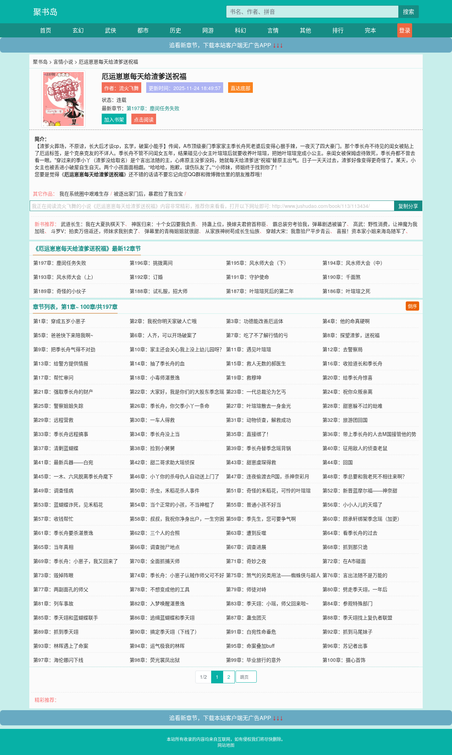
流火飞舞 (129, 87)
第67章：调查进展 (246, 546)
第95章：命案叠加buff (250, 645)
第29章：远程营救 (53, 419)
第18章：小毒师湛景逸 (155, 377)
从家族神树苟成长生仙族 (232, 230)
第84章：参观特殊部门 (347, 603)
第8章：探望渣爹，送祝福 (351, 334)
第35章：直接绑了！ (248, 433)
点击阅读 (144, 119)
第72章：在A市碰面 (344, 560)
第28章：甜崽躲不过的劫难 (352, 405)
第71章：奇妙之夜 (246, 560)
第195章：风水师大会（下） (257, 262)
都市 (143, 30)
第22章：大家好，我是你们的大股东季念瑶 (177, 391)
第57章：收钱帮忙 (53, 518)
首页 (45, 30)
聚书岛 (45, 11)
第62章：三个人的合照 (155, 532)
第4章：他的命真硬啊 (346, 320)
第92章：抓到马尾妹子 (347, 631)
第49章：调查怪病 (53, 490)
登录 (404, 30)
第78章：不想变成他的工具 (160, 589)
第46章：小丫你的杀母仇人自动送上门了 (174, 476)
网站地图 (226, 745)
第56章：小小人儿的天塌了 (352, 504)
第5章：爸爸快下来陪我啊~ (63, 334)
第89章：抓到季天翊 (55, 631)
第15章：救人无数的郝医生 (256, 363)
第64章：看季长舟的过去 (349, 532)
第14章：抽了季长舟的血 (157, 363)
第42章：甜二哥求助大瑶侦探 (162, 462)
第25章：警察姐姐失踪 (58, 405)
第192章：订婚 (146, 276)
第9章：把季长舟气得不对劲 (64, 349)
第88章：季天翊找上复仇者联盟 (357, 617)
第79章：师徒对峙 (246, 589)
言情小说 (63, 61)
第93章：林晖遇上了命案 (60, 645)
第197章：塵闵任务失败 (152, 108)
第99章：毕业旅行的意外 (253, 659)
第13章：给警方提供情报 (60, 363)
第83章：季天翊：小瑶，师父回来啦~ (267, 603)
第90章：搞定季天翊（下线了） (165, 631)
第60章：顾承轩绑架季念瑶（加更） (362, 518)
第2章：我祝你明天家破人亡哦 (163, 320)
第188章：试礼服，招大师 (159, 290)
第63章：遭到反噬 (246, 532)
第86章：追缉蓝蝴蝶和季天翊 (162, 617)
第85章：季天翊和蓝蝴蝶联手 (65, 617)
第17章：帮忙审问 (53, 377)
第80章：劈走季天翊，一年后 (354, 589)
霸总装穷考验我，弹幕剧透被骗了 (310, 223)
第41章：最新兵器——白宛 (63, 462)
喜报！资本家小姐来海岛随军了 (371, 230)
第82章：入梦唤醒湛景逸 (157, 603)
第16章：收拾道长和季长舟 (352, 363)
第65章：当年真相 (53, 546)
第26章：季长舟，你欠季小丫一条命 (169, 405)
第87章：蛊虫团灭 (246, 617)
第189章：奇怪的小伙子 (59, 290)
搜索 (408, 11)
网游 (208, 30)
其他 (305, 30)
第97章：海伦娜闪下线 (58, 659)
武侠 (110, 30)
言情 (273, 30)
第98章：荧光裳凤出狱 (155, 659)
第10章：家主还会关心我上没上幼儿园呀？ (177, 349)
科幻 (240, 30)
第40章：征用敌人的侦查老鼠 (354, 447)
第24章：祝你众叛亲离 (347, 391)
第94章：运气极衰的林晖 (157, 645)
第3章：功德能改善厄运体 (254, 320)
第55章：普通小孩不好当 (253, 504)
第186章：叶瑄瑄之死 (346, 290)
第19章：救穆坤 (243, 377)
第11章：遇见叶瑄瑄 (248, 349)
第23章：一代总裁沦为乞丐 (256, 391)
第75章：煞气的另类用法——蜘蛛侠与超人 (273, 575)
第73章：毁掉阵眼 (53, 575)
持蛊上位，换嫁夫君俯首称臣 (234, 223)
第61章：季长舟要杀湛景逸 (63, 532)
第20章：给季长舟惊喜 (347, 377)
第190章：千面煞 (341, 276)
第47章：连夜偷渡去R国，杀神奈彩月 (267, 476)
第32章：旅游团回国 (345, 419)
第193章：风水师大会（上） (64, 276)
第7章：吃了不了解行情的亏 (257, 334)
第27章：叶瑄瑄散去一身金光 (258, 405)
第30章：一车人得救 (152, 419)
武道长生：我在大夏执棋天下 (93, 223)
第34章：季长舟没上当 (155, 433)
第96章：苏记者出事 (345, 645)
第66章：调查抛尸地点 (155, 546)
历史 (175, 30)
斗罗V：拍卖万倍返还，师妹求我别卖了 (94, 230)
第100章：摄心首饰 (343, 659)
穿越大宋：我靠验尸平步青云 (298, 230)
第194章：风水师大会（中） (353, 262)
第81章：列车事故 (53, 603)
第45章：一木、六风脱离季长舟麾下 (73, 476)
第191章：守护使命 (247, 276)
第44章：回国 (337, 462)
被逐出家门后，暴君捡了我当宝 (148, 193)
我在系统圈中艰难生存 (84, 193)
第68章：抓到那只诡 (345, 546)
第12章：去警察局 (342, 349)
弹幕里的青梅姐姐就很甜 (171, 230)
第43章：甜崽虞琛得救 (251, 462)
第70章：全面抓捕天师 (155, 560)
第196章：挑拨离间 (151, 262)
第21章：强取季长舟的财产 (63, 391)
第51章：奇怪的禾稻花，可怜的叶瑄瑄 (268, 490)
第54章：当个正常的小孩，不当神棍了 (172, 504)
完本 (370, 30)
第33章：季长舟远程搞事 (60, 433)
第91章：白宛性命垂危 (251, 631)
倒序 (412, 305)
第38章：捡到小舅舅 (152, 447)
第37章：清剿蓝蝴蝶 (55, 447)
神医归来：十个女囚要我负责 (163, 223)
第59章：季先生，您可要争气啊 (261, 518)
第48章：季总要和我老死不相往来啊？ (364, 476)
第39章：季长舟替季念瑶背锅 (258, 447)
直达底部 (240, 87)
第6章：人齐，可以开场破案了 (163, 334)
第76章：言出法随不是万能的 (354, 575)
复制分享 (408, 205)
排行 (338, 30)
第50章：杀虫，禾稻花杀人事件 (165, 490)
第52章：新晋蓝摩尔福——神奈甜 (359, 490)
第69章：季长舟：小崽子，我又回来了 (75, 560)
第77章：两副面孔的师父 (60, 589)
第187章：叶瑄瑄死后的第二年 (260, 290)
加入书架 (114, 119)
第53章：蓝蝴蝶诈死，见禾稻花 (68, 504)
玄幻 (78, 30)
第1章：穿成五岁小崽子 (59, 320)
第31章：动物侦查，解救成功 (258, 419)
